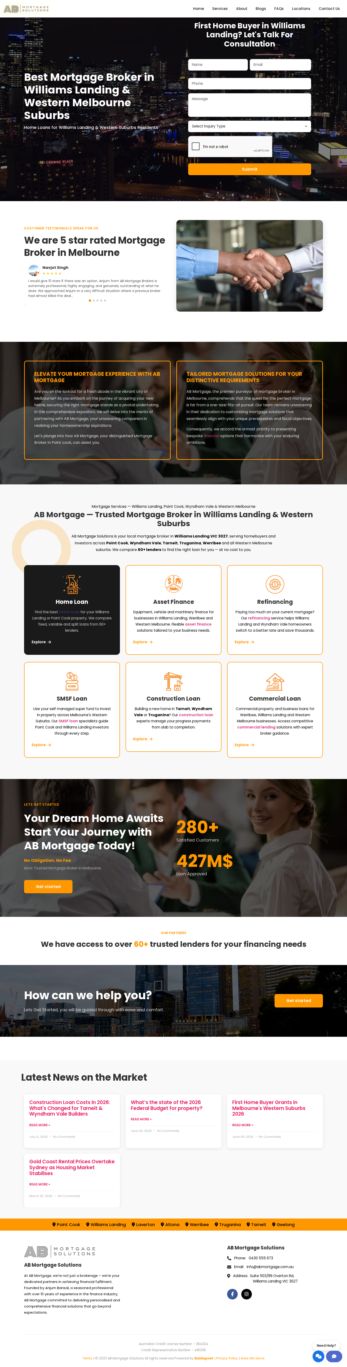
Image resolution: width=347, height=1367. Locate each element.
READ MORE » (39, 1125)
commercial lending (256, 727)
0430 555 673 (261, 1258)
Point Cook (68, 1224)
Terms (87, 1358)
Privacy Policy (227, 1358)
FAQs (279, 8)
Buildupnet (204, 1358)
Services (220, 8)
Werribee (199, 1224)
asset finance (198, 624)
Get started (48, 886)
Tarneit (258, 1224)
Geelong (285, 1224)
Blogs (261, 8)
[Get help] (334, 1356)
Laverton (145, 1224)
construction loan (196, 714)
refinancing (259, 618)
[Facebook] (232, 1294)
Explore (39, 642)
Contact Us (329, 8)
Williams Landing (107, 1224)
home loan (69, 611)
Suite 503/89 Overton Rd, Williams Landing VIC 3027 (274, 1278)
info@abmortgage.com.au (270, 1266)
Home (198, 8)
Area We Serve (253, 1358)
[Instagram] (246, 1294)
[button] (90, 300)
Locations (301, 8)
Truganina (229, 1224)
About (241, 8)
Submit (250, 169)
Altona (171, 1224)
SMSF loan (68, 721)
